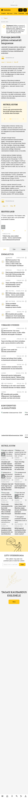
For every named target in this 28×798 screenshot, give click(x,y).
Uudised (8, 280)
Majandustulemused (7, 480)
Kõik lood (9, 13)
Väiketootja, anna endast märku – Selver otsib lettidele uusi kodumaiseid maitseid (11, 237)
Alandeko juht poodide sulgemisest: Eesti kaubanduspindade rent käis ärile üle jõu (15, 316)
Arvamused (9, 257)
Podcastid (21, 13)
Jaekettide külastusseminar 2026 (12, 435)
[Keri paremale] (25, 230)
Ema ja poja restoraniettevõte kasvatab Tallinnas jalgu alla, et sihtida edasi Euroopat (12, 111)
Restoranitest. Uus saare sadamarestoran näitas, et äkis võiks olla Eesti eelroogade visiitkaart (13, 332)
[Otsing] (16, 796)
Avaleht (3, 13)
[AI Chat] (21, 796)
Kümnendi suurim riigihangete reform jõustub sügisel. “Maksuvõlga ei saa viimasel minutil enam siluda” (13, 377)
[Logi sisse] (25, 796)
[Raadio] (12, 796)
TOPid (15, 13)
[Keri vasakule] (2, 230)
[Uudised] (7, 796)
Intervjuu (9, 270)
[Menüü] (2, 796)
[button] (10, 564)
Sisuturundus (13, 290)
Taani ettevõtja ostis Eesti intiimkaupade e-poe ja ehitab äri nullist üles (14, 284)
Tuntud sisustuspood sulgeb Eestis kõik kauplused (21, 485)
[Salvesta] (26, 258)
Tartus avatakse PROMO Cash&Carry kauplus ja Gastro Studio (13, 305)
